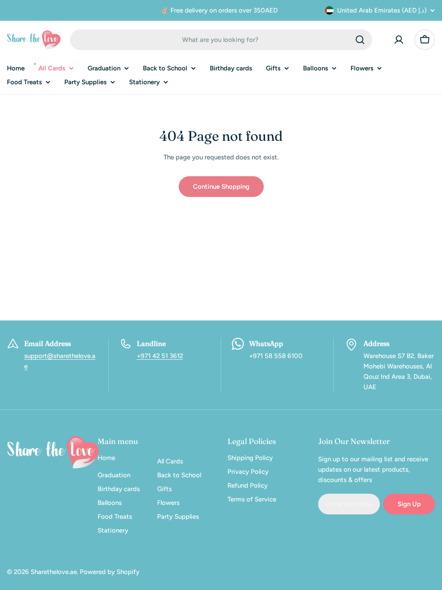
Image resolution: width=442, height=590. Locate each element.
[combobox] (221, 39)
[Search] (360, 40)
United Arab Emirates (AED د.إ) (381, 10)
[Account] (399, 40)
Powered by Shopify (109, 572)
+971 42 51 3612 (160, 356)
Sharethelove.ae (54, 572)
